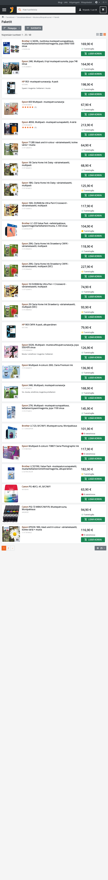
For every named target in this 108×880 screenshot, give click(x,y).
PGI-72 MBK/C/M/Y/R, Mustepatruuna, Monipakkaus (44, 508)
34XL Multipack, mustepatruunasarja (43, 385)
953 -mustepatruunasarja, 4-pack (40, 81)
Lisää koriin (93, 53)
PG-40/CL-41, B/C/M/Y (36, 486)
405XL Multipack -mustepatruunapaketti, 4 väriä (49, 122)
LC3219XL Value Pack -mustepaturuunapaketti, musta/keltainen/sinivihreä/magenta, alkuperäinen (49, 467)
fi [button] (104, 2)
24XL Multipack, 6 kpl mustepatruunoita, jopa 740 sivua (50, 62)
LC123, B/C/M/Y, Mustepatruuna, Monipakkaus (49, 425)
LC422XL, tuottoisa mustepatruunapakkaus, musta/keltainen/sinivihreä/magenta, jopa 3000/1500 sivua (48, 44)
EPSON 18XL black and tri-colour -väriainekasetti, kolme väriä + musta (49, 528)
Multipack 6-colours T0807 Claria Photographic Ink (50, 446)
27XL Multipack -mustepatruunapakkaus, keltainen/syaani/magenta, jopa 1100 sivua (45, 406)
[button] (97, 2)
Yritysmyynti (74, 2)
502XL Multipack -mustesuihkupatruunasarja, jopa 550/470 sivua (50, 346)
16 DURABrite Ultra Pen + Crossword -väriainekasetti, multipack (44, 285)
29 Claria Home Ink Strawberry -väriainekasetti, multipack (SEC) (48, 305)
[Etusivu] (11, 9)
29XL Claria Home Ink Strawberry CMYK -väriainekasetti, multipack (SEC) (45, 265)
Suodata (33, 28)
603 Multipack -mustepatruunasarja (43, 101)
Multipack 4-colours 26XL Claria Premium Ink (47, 365)
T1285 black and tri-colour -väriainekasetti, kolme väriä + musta (50, 143)
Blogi (60, 2)
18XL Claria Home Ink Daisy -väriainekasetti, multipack (47, 184)
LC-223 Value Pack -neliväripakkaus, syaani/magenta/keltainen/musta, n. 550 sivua (44, 224)
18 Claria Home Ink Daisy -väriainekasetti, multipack (46, 163)
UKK (66, 2)
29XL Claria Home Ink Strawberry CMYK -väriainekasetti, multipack (45, 245)
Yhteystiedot (86, 2)
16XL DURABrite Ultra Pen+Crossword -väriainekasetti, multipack (45, 204)
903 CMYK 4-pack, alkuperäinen (39, 324)
